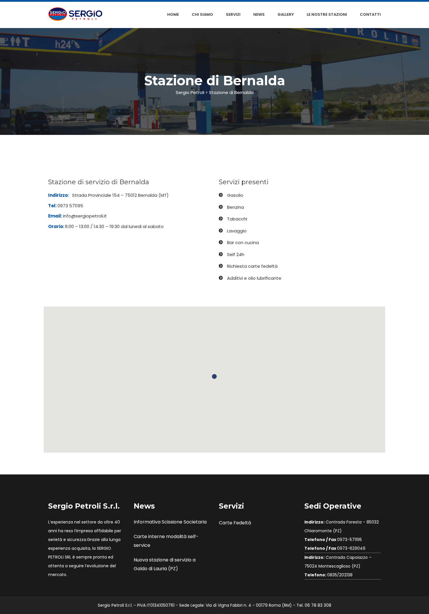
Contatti (370, 14)
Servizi (233, 14)
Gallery (286, 14)
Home (173, 14)
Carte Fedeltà (235, 522)
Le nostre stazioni (327, 14)
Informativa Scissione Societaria (170, 522)
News (259, 14)
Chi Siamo (202, 14)
